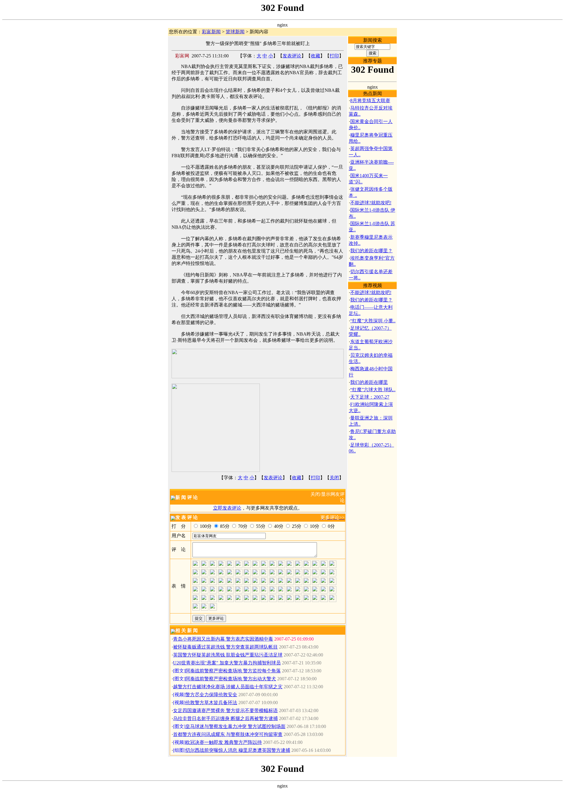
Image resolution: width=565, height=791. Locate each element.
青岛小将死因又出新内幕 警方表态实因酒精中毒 (223, 638)
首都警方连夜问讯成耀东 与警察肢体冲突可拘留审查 (227, 734)
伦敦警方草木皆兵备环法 (211, 702)
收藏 (315, 55)
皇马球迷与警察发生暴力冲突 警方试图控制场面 (235, 726)
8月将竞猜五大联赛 (370, 100)
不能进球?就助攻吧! (370, 202)
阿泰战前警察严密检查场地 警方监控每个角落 (233, 670)
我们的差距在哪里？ (371, 250)
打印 (334, 55)
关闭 (334, 477)
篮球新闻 (235, 31)
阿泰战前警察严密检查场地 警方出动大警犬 (230, 678)
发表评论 (291, 55)
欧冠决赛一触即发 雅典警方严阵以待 (223, 742)
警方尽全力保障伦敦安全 (211, 694)
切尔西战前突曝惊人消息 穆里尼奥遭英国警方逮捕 (237, 750)
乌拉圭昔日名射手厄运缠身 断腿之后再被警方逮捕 (225, 718)
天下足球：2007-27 (369, 396)
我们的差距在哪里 (369, 382)
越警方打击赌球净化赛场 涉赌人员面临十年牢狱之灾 (227, 686)
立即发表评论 (227, 507)
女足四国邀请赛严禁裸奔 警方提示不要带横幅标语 (225, 710)
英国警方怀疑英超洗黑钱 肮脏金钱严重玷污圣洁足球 (227, 654)
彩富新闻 (211, 31)
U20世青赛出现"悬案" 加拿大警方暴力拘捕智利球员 (227, 662)
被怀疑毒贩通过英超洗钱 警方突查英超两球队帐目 (225, 646)
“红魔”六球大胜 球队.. (373, 389)
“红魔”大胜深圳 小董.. (373, 320)
